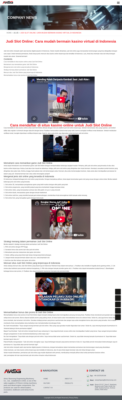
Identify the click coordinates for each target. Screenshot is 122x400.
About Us (68, 379)
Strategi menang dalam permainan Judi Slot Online (20, 70)
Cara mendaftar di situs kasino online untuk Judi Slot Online (23, 62)
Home (45, 379)
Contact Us (48, 388)
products (69, 383)
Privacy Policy (73, 398)
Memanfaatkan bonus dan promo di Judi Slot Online (20, 75)
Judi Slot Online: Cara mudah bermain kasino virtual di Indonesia (50, 33)
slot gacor (48, 190)
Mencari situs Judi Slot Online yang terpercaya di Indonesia (23, 72)
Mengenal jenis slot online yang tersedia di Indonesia (21, 67)
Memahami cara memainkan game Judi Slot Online (20, 64)
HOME (9, 33)
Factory (46, 383)
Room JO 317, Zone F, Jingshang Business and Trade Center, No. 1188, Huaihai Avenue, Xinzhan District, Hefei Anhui (105, 387)
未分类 (15, 33)
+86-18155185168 (100, 375)
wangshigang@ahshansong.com (105, 380)
